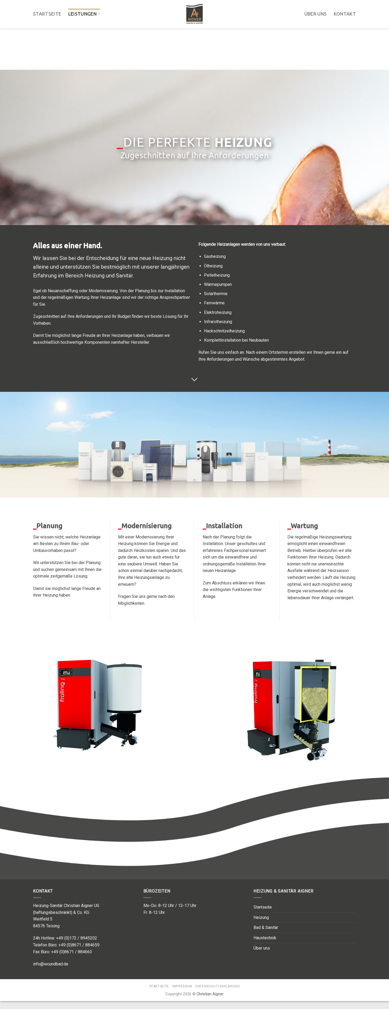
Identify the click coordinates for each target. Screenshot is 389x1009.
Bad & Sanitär (266, 927)
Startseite (47, 13)
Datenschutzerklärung (218, 986)
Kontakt (345, 13)
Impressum (182, 986)
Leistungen (82, 13)
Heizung (261, 917)
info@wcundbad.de (50, 963)
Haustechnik (265, 937)
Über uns (315, 13)
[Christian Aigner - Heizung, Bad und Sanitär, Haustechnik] (194, 13)
